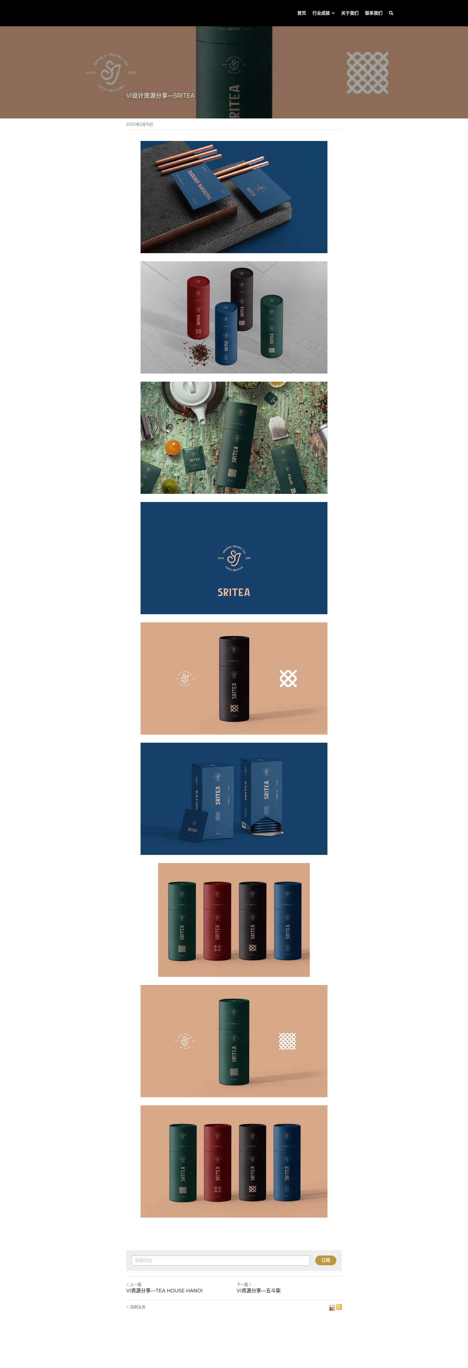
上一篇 (135, 1284)
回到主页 (137, 1307)
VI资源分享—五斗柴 (259, 1291)
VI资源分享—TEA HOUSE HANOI (164, 1291)
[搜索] (391, 13)
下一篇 (242, 1284)
